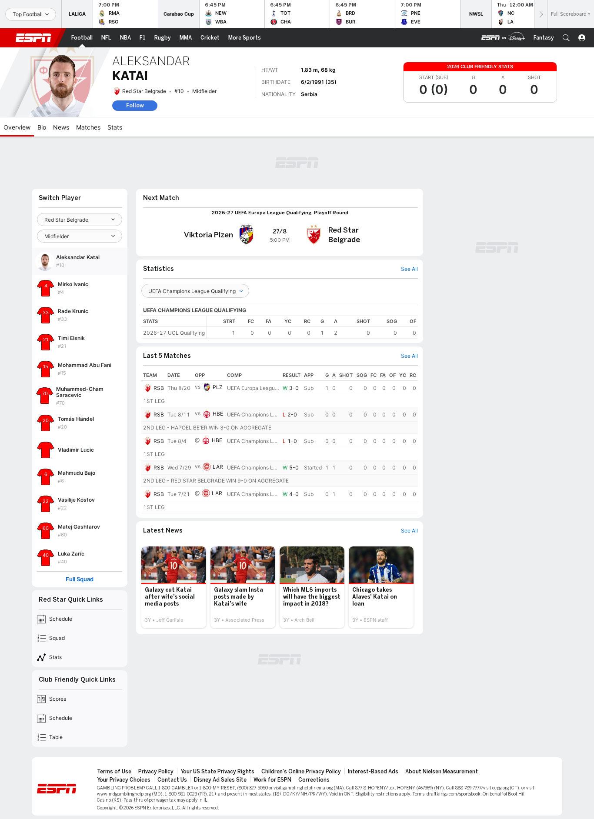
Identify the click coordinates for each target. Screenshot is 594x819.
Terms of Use (114, 772)
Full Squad (79, 579)
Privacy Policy (156, 772)
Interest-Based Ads (373, 772)
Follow (135, 105)
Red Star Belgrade (144, 91)
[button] (566, 37)
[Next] (540, 14)
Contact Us (172, 780)
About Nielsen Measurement (441, 772)
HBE (218, 413)
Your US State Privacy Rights (217, 772)
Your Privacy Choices (123, 780)
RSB (159, 388)
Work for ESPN (272, 780)
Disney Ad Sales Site (220, 780)
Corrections (314, 780)
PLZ (218, 387)
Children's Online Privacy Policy (301, 772)
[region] (312, 327)
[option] (173, 587)
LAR (218, 466)
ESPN (33, 37)
